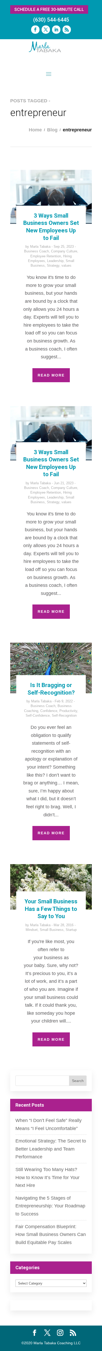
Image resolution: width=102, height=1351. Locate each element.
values (66, 265)
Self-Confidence (38, 715)
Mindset (32, 930)
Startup (71, 930)
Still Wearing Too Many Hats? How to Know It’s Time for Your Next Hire (47, 1177)
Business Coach (36, 251)
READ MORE (51, 375)
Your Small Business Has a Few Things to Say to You (51, 908)
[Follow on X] (46, 29)
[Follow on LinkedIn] (56, 29)
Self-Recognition (64, 715)
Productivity (68, 711)
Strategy (53, 265)
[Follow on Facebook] (35, 29)
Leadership (55, 261)
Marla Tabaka (40, 246)
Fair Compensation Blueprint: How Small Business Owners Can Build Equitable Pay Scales (50, 1234)
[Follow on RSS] (67, 29)
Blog (52, 129)
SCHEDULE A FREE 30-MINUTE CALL (49, 9)
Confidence (48, 711)
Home (35, 129)
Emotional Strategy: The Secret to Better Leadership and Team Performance (50, 1148)
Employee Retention (45, 256)
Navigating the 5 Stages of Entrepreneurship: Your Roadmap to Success (50, 1205)
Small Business (52, 930)
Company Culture (64, 251)
